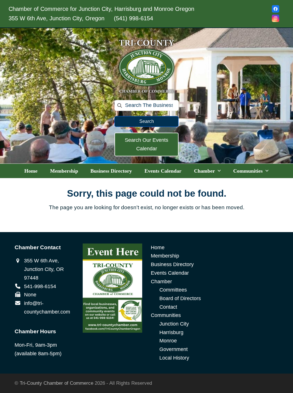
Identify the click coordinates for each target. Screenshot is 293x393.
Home (158, 247)
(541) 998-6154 (133, 18)
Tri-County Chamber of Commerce (56, 383)
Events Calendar (170, 273)
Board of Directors (180, 298)
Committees (173, 290)
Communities (166, 315)
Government (173, 349)
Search (146, 121)
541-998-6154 (40, 286)
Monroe (168, 341)
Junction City (174, 324)
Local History (174, 358)
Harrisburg (171, 332)
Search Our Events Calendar (146, 144)
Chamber (161, 281)
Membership (165, 256)
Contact (168, 307)
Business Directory (172, 264)
